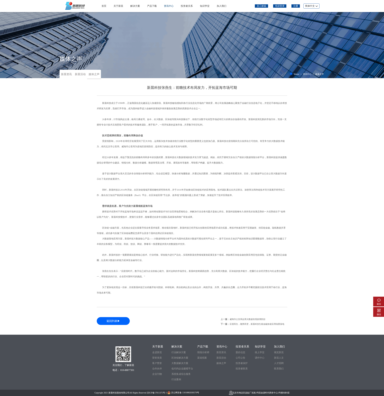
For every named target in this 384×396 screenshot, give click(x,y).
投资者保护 (242, 363)
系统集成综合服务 (181, 374)
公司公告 (240, 357)
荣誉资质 (157, 357)
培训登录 (280, 6)
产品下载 (152, 6)
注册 (295, 6)
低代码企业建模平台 (182, 368)
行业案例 (176, 379)
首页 (104, 6)
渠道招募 (202, 357)
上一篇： (243, 319)
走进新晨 (157, 352)
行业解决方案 (178, 352)
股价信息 (240, 352)
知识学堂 (205, 6)
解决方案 (135, 6)
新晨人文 (279, 357)
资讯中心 (169, 6)
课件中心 (259, 357)
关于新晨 (118, 6)
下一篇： (252, 324)
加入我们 (221, 6)
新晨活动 (80, 74)
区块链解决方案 (179, 357)
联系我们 (279, 368)
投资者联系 (242, 368)
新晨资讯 (66, 74)
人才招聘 (279, 363)
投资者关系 (187, 6)
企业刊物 (157, 374)
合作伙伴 (157, 368)
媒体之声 (94, 74)
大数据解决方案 (179, 363)
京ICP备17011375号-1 (157, 393)
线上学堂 (259, 352)
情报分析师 (203, 352)
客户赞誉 (157, 363)
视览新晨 (279, 352)
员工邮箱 (261, 6)
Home (296, 74)
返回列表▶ (113, 321)
